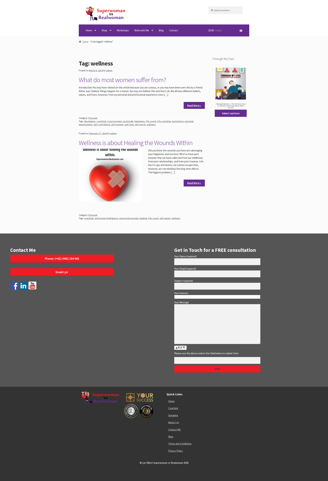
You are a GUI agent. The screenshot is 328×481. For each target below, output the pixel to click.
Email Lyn (62, 272)
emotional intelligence (106, 218)
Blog (161, 30)
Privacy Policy (175, 450)
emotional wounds (128, 218)
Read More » (194, 105)
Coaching (173, 408)
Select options (231, 113)
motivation (177, 121)
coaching (101, 121)
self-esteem (117, 124)
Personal (92, 118)
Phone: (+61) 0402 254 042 (62, 259)
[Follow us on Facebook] (14, 286)
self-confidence (101, 124)
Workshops (123, 30)
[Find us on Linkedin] (23, 286)
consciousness (114, 121)
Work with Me (141, 30)
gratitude (128, 121)
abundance (89, 121)
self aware (165, 218)
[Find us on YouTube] (32, 286)
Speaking (173, 415)
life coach (151, 121)
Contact (173, 30)
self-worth (140, 124)
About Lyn (173, 422)
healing (143, 218)
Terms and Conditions (180, 443)
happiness (139, 121)
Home (89, 30)
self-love (129, 124)
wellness (151, 124)
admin (109, 70)
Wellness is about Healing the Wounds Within (136, 142)
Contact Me (174, 429)
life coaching (164, 121)
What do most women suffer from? (122, 79)
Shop (104, 30)
